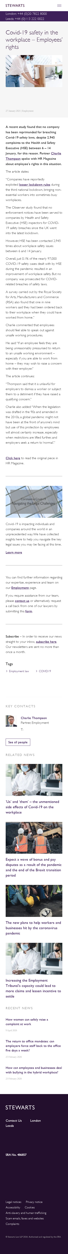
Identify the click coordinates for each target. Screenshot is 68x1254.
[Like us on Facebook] (55, 1137)
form (28, 611)
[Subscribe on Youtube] (13, 1144)
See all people (18, 742)
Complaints (12, 1224)
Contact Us (14, 1120)
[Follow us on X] (41, 1137)
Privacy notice (34, 1202)
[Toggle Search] (51, 5)
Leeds (10, 1125)
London (35, 1120)
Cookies (30, 1207)
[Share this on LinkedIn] (8, 98)
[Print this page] (43, 98)
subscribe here (46, 642)
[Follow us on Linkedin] (13, 1137)
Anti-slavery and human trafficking (26, 1213)
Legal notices (13, 1202)
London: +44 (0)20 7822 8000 (26, 14)
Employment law (19, 671)
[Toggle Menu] (59, 5)
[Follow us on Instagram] (27, 1137)
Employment (20, 588)
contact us (22, 601)
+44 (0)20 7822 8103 (26, 729)
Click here (13, 458)
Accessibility (13, 1207)
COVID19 (45, 671)
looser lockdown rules (34, 184)
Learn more (14, 552)
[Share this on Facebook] (25, 98)
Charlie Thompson (34, 718)
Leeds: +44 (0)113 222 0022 (25, 19)
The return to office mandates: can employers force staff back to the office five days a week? (33, 1045)
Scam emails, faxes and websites (25, 1218)
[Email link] (34, 98)
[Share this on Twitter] (16, 98)
